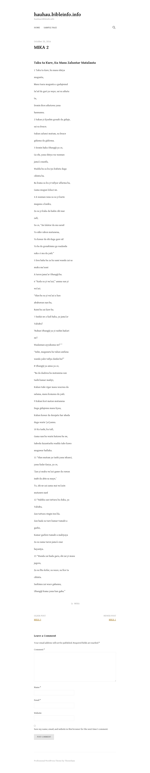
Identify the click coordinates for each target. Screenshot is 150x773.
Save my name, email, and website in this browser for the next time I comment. (71, 729)
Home (37, 27)
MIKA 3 (37, 619)
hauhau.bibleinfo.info (57, 14)
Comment (39, 649)
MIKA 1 (112, 619)
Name (37, 687)
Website (37, 713)
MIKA (76, 603)
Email (37, 700)
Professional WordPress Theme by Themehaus (54, 761)
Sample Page (50, 27)
